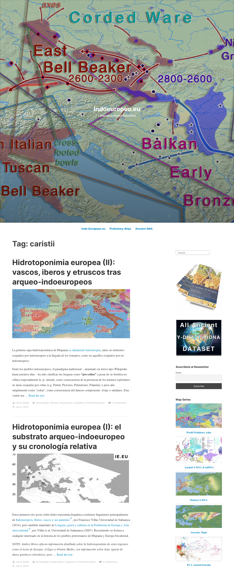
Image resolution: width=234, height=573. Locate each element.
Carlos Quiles (22, 402)
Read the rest (37, 395)
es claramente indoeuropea (85, 350)
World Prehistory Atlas (198, 432)
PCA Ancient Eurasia (199, 565)
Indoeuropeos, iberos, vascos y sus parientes (43, 520)
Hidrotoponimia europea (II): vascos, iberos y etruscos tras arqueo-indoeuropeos (66, 272)
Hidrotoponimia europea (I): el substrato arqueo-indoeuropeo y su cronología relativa (68, 436)
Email (178, 372)
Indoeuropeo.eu (117, 109)
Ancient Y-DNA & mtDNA (199, 467)
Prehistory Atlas (120, 228)
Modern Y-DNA (199, 500)
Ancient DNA (144, 228)
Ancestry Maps (199, 532)
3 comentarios (110, 561)
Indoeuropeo (65, 402)
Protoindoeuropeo (95, 402)
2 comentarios (119, 402)
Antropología (42, 402)
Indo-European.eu (93, 228)
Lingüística (79, 402)
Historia (54, 402)
